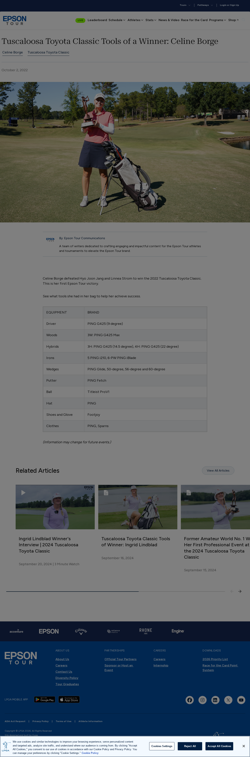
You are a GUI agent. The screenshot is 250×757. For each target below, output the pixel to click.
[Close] (243, 746)
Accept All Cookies (219, 746)
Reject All (190, 746)
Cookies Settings (161, 746)
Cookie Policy (90, 753)
